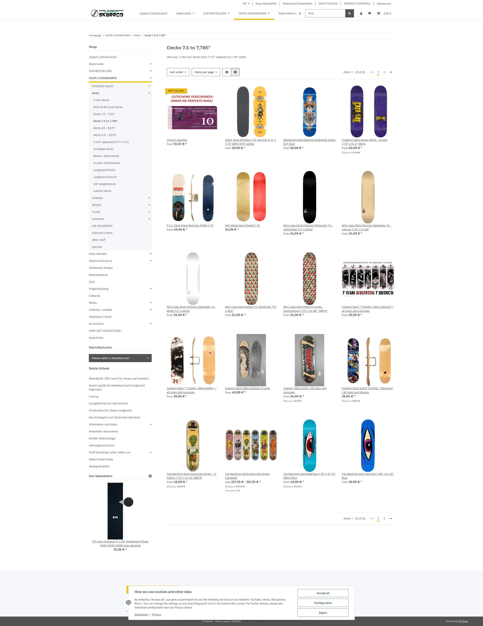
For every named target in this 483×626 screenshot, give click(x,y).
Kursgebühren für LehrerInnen (108, 403)
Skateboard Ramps (101, 268)
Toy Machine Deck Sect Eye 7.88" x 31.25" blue (368, 476)
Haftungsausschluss (101, 445)
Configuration (323, 602)
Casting (93, 396)
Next (142, 519)
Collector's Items (102, 233)
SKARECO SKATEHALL (357, 3)
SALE (92, 282)
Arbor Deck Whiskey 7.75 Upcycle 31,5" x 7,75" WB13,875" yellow (250, 142)
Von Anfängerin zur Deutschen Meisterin (115, 417)
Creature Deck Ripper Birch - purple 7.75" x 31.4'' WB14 (364, 142)
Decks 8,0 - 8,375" (104, 128)
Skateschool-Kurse (100, 261)
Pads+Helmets (98, 254)
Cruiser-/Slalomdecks (106, 163)
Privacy (156, 614)
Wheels (96, 205)
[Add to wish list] (212, 92)
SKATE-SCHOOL (328, 3)
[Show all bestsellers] (150, 476)
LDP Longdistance (104, 184)
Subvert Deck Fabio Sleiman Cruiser (247, 388)
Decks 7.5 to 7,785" (105, 121)
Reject (323, 612)
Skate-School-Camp (101, 459)
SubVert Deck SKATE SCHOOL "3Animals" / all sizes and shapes (367, 390)
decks (95, 93)
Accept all (323, 593)
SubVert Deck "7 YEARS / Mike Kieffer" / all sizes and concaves (191, 390)
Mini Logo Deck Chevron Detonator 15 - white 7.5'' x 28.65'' (191, 309)
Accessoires (96, 323)
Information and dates (103, 424)
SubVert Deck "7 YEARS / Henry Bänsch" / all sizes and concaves (368, 309)
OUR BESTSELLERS (100, 71)
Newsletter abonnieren (103, 431)
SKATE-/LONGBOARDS (103, 78)
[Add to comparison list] (203, 92)
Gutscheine (96, 337)
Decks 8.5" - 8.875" (105, 135)
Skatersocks (96, 64)
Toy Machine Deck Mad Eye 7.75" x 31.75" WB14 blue (309, 476)
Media (93, 302)
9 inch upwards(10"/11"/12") (111, 142)
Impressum (141, 614)
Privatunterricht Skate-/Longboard (110, 410)
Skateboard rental (100, 316)
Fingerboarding (98, 289)
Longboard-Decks (104, 170)
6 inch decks (101, 100)
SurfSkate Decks (103, 149)
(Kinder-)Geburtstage (102, 438)
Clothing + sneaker (100, 309)
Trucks (96, 212)
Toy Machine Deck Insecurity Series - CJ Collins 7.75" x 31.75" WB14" (191, 476)
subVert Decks (102, 191)
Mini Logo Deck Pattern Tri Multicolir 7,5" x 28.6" (251, 309)
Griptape (97, 198)
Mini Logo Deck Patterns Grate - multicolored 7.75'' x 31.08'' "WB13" (305, 309)
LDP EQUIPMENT (102, 226)
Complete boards (103, 86)
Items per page (204, 72)
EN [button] (244, 3)
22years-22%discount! (103, 57)
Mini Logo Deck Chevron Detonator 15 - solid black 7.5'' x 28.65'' (308, 227)
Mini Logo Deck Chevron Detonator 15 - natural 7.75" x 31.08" (366, 227)
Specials (97, 247)
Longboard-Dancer (105, 177)
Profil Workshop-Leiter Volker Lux (109, 452)
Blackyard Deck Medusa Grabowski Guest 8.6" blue (309, 142)
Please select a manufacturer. (111, 358)
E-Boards (94, 296)
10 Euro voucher (177, 140)
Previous (98, 519)
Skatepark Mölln (99, 466)
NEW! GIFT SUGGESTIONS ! (105, 330)
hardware (98, 219)
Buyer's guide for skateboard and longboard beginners (117, 387)
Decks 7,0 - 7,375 (103, 114)
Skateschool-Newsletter (297, 3)
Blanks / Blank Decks (106, 156)
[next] (390, 72)
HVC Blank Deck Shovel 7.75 (242, 225)
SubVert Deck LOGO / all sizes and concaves (304, 390)
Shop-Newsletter (266, 3)
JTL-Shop (463, 621)
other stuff (98, 240)
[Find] (349, 13)
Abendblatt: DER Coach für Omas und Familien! (119, 378)
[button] (361, 13)
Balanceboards (98, 275)
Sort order (176, 72)
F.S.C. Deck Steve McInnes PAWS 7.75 (190, 225)
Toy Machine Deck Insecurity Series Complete (247, 476)
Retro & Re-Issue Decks (107, 107)
